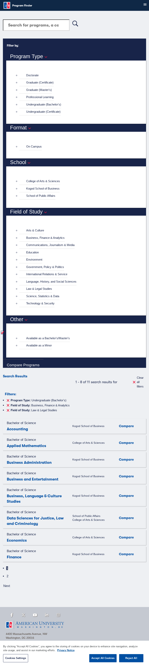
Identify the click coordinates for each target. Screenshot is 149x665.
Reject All (131, 658)
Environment (34, 259)
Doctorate (32, 75)
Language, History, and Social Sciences (51, 281)
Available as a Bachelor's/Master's (48, 338)
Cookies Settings (15, 658)
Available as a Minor (39, 345)
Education (32, 252)
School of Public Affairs (40, 195)
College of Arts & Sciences (43, 181)
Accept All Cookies (102, 658)
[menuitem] (77, 75)
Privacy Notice (65, 650)
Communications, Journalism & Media (50, 245)
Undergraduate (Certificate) (43, 111)
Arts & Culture (35, 230)
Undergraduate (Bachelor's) (43, 104)
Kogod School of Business (43, 188)
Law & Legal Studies (39, 288)
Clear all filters (140, 382)
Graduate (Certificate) (40, 82)
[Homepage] (74, 625)
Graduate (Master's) (39, 89)
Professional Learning (40, 97)
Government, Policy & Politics (45, 267)
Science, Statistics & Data (42, 296)
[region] (74, 653)
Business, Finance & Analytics (45, 237)
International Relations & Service (46, 274)
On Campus (34, 146)
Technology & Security (40, 303)
